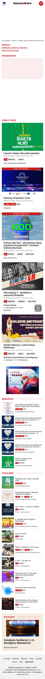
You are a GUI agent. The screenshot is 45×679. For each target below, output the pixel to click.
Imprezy (14, 40)
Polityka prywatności (15, 668)
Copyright (8, 670)
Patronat (24, 659)
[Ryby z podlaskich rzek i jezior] (8, 550)
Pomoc (14, 662)
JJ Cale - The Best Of (23, 561)
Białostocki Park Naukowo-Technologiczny (21, 357)
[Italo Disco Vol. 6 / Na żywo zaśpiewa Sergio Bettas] (8, 577)
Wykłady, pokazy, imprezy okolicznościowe (30, 40)
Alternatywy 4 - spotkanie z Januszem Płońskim (18, 294)
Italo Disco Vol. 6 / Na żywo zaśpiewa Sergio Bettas (26, 574)
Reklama (16, 659)
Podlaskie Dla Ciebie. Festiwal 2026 (27, 480)
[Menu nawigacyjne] (41, 3)
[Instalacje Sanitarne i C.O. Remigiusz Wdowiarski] (22, 628)
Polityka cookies (31, 668)
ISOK (21, 662)
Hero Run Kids (20, 534)
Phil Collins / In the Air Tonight (27, 507)
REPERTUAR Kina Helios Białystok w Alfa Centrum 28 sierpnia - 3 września (28, 419)
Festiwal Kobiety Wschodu (25, 588)
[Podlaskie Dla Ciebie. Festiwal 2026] (8, 482)
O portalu (6, 659)
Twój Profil (29, 662)
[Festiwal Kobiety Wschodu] (8, 590)
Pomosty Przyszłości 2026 (17, 198)
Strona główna (6, 40)
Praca (32, 659)
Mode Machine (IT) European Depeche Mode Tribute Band (26, 601)
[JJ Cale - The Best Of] (8, 563)
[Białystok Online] (22, 3)
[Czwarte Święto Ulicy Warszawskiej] (8, 462)
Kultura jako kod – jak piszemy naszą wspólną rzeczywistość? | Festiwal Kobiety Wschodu (22, 245)
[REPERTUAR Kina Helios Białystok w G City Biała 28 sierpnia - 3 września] (8, 435)
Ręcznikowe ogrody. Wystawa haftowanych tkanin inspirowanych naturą (26, 493)
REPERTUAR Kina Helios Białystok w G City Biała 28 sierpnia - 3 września (28, 432)
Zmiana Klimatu (10, 305)
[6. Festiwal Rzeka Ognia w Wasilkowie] (8, 523)
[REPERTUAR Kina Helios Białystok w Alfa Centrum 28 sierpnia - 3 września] (8, 422)
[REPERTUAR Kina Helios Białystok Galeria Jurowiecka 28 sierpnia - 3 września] (8, 449)
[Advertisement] (22, 98)
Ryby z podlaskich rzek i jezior (27, 547)
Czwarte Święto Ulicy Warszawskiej (21, 153)
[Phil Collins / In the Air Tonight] (8, 509)
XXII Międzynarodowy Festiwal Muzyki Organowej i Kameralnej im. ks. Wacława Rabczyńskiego (27, 405)
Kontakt (39, 659)
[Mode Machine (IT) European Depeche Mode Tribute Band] (8, 604)
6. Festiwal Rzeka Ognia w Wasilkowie (25, 520)
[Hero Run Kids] (8, 536)
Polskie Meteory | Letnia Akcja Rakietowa (19, 346)
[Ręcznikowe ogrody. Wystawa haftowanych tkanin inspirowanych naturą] (8, 496)
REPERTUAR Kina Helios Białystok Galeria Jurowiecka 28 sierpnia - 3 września (28, 446)
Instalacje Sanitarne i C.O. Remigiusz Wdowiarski (19, 642)
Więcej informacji (11, 647)
